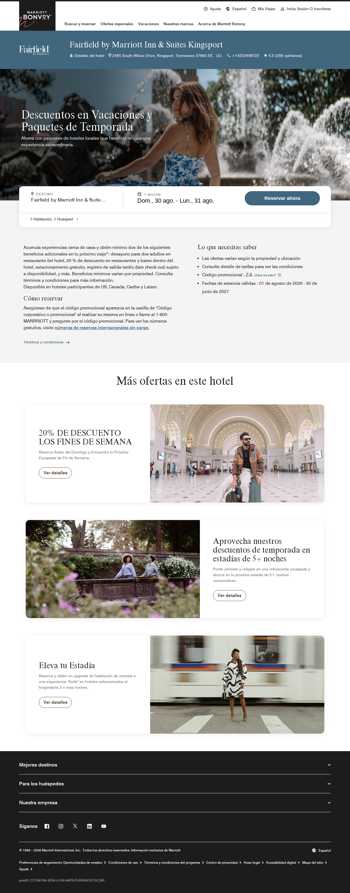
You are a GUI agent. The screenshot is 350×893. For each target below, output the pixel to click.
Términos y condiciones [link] (43, 342)
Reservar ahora (282, 198)
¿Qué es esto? (266, 275)
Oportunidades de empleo (82, 863)
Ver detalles (55, 472)
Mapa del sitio (312, 863)
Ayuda (24, 869)
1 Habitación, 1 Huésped (51, 219)
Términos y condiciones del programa (172, 863)
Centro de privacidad (222, 863)
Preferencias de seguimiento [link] (40, 863)
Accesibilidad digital (281, 863)
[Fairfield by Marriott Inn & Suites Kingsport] (34, 50)
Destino (59, 194)
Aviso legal (252, 863)
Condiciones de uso (123, 863)
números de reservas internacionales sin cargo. (102, 327)
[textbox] (75, 202)
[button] (236, 8)
